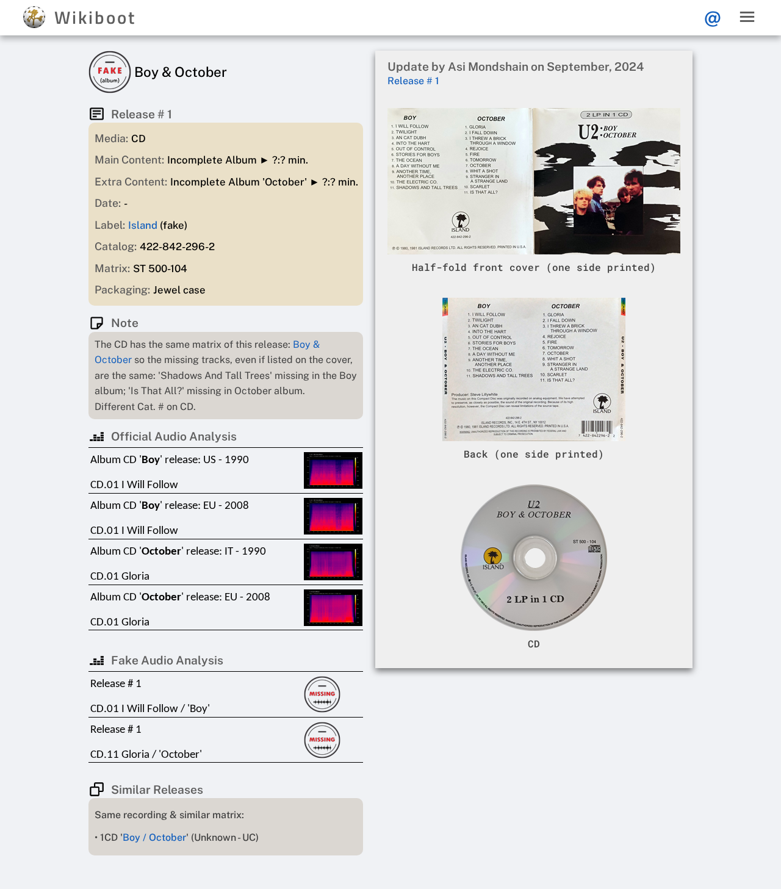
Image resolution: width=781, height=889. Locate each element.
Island (142, 225)
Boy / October (154, 837)
